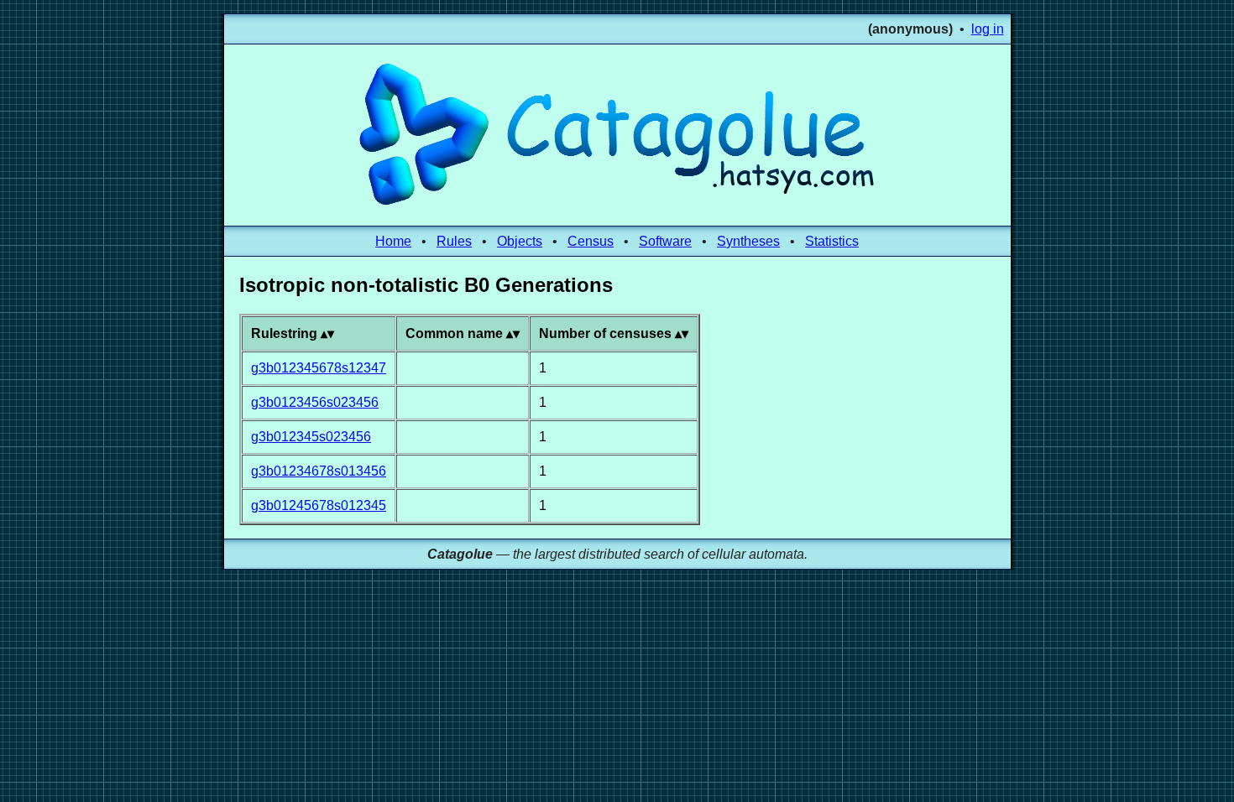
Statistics (832, 241)
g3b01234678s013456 (318, 471)
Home (393, 241)
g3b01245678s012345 (318, 505)
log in (987, 29)
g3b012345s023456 (311, 437)
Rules (454, 241)
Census (590, 241)
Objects (519, 241)
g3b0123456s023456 (315, 402)
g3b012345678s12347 (318, 368)
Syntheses (748, 241)
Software (665, 241)
